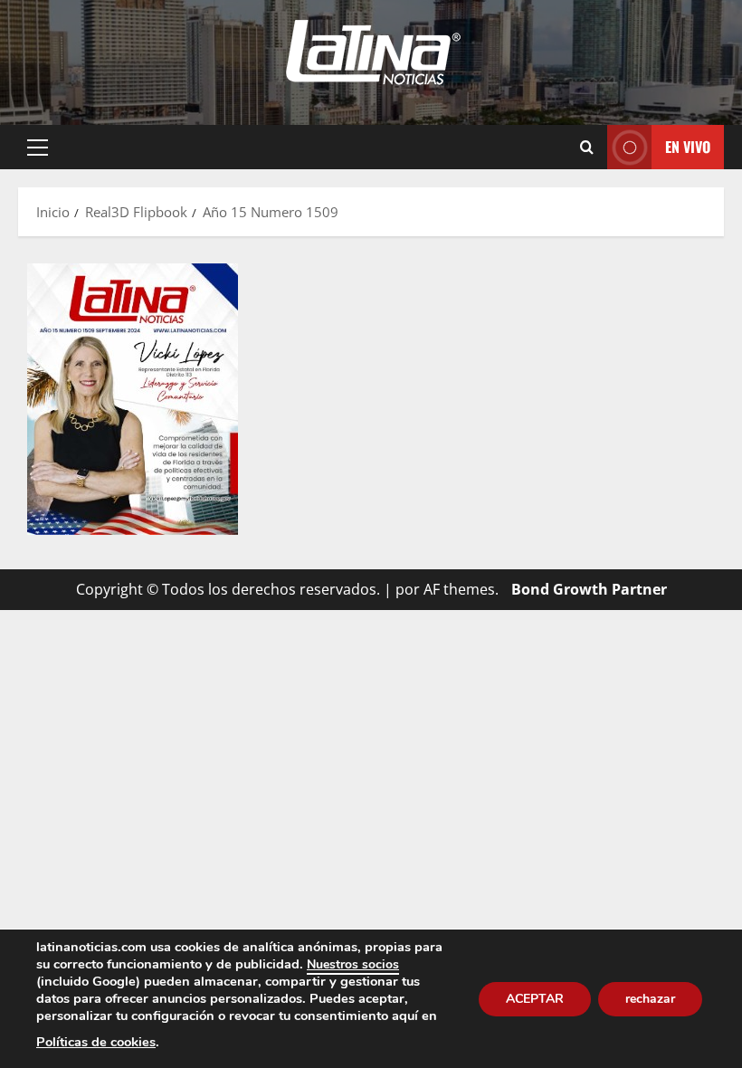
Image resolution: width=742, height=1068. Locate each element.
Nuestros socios (353, 964)
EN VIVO (687, 146)
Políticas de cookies (96, 1042)
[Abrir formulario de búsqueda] (587, 147)
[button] (37, 148)
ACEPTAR (535, 998)
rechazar (650, 998)
